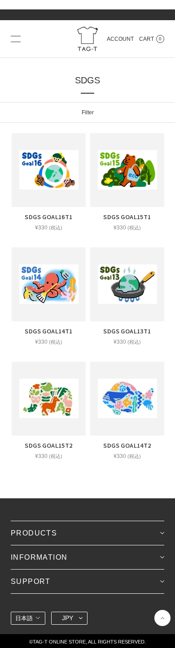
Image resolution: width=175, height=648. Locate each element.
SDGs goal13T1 (127, 331)
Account (120, 39)
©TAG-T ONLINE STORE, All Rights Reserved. (87, 641)
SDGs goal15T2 (48, 445)
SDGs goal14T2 (127, 445)
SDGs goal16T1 (48, 216)
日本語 (24, 618)
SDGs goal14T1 (48, 331)
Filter (88, 112)
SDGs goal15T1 (127, 216)
